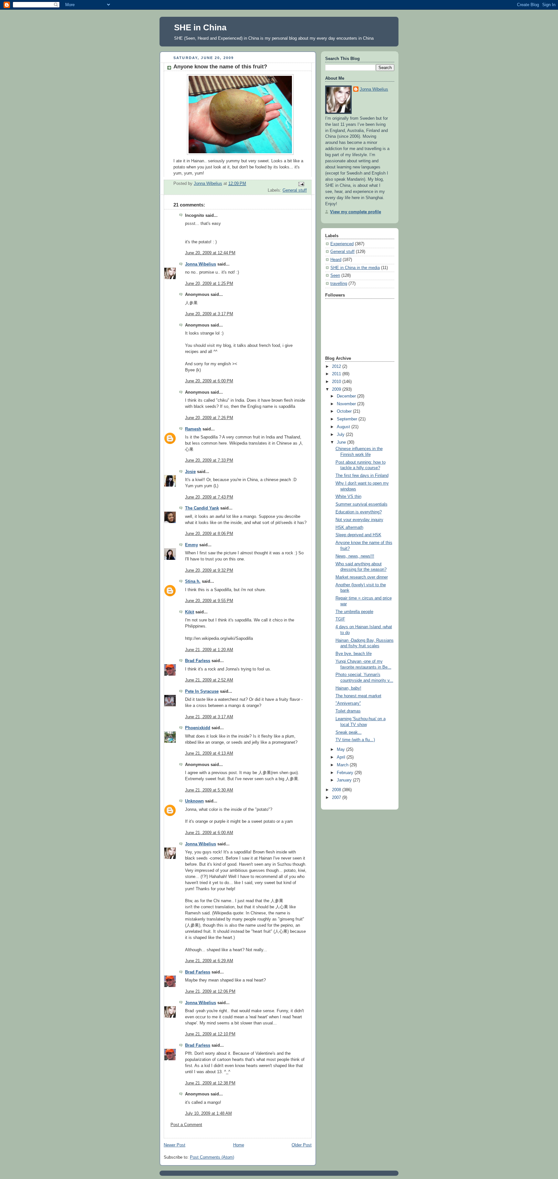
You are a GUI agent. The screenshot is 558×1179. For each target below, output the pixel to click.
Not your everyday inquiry (359, 520)
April (341, 757)
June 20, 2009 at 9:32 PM (209, 570)
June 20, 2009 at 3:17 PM (209, 314)
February (346, 773)
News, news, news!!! (355, 556)
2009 (337, 389)
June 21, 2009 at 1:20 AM (209, 650)
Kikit (189, 612)
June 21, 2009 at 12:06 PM (210, 991)
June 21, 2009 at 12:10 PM (210, 1034)
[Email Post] (301, 184)
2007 (337, 797)
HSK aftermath (349, 527)
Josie (190, 471)
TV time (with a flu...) (355, 740)
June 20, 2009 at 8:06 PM (209, 533)
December (347, 396)
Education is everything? (359, 512)
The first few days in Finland (362, 475)
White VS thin (348, 496)
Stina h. (193, 581)
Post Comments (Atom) (212, 1157)
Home (238, 1145)
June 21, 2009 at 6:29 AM (209, 961)
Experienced (342, 244)
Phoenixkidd (197, 728)
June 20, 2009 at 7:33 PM (209, 460)
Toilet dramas (348, 711)
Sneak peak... (349, 732)
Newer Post (174, 1145)
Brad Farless (197, 661)
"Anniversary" (348, 703)
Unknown (194, 801)
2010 (337, 381)
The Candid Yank (202, 508)
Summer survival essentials (362, 504)
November (347, 404)
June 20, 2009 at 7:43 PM (209, 497)
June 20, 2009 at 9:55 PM (209, 601)
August (344, 427)
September (347, 419)
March (343, 765)
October (345, 411)
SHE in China (200, 27)
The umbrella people (354, 612)
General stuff (295, 190)
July (341, 434)
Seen (335, 275)
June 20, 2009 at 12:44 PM (210, 253)
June (342, 442)
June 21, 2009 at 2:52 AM (209, 680)
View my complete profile (355, 212)
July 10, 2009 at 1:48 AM (208, 1113)
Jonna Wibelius (200, 264)
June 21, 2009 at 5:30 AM (209, 790)
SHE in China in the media (355, 268)
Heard (335, 259)
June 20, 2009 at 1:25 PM (209, 283)
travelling (338, 283)
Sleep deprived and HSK (358, 535)
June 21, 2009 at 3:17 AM (209, 717)
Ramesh (193, 429)
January (345, 780)
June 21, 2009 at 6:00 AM (209, 833)
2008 (337, 790)
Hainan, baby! (348, 688)
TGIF (340, 619)
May (341, 749)
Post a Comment (186, 1125)
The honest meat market (358, 696)
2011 (337, 374)
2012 (337, 366)
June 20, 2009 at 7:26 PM (209, 418)
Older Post (302, 1145)
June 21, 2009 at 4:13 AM (209, 753)
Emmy (191, 545)
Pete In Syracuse (202, 691)
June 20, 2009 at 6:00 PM (209, 381)
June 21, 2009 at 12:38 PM (210, 1083)
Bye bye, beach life (354, 653)
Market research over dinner (362, 577)
